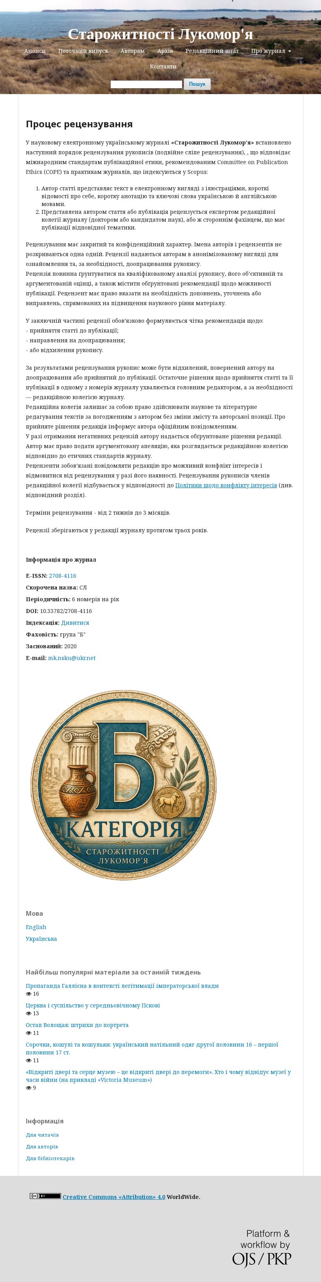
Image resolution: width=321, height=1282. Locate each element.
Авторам (133, 50)
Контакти (163, 66)
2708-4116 (62, 575)
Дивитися (75, 622)
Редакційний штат (212, 50)
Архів (165, 50)
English (36, 927)
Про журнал (269, 50)
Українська (41, 938)
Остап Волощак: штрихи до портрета (77, 1025)
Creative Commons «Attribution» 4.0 (114, 1197)
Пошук (197, 84)
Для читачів (42, 1134)
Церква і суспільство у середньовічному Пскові (93, 1005)
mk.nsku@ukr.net (72, 658)
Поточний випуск (83, 50)
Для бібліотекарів (50, 1158)
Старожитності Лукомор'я (160, 33)
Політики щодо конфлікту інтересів (226, 485)
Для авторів (42, 1146)
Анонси (35, 50)
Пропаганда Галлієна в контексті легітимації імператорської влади (122, 985)
